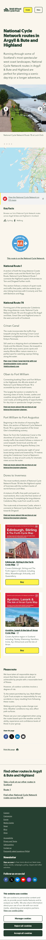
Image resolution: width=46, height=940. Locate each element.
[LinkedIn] (34, 879)
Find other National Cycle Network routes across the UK (20, 796)
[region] (23, 914)
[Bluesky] (17, 879)
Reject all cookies (23, 925)
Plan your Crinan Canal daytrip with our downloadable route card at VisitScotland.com (20, 364)
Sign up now (9, 862)
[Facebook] (6, 879)
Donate (28, 10)
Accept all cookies (23, 933)
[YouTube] (23, 879)
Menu (38, 10)
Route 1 (7, 789)
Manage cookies (23, 918)
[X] (11, 879)
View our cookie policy (13, 910)
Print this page (9, 749)
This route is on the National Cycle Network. (26, 258)
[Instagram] (29, 879)
